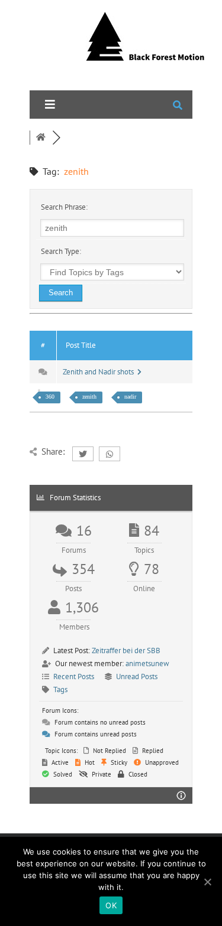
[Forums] (41, 137)
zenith (89, 396)
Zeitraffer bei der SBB (126, 650)
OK (111, 905)
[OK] (207, 882)
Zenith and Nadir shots (100, 372)
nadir (130, 396)
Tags (60, 689)
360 (50, 396)
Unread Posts (136, 676)
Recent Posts (73, 676)
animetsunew (147, 663)
